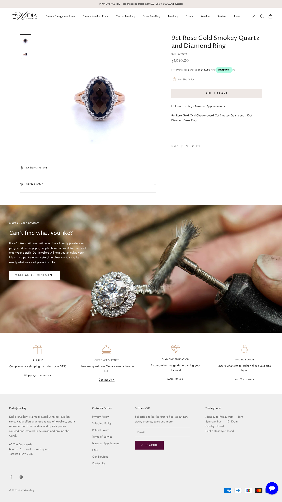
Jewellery (173, 16)
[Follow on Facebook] (11, 477)
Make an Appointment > (210, 106)
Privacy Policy (100, 417)
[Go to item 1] (25, 39)
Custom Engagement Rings (60, 16)
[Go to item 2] (25, 53)
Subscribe (149, 445)
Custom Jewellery (125, 16)
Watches (205, 16)
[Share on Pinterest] (192, 146)
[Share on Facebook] (181, 146)
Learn (237, 16)
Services (221, 16)
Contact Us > (107, 380)
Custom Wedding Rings (95, 16)
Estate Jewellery (151, 16)
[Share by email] (198, 146)
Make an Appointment (34, 275)
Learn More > (175, 379)
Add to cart (217, 93)
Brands (189, 16)
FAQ (95, 450)
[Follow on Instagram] (21, 477)
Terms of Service (102, 437)
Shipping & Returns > (37, 375)
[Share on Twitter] (187, 146)
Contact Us (98, 463)
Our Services (100, 457)
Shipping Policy (101, 423)
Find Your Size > (244, 379)
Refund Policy (100, 430)
